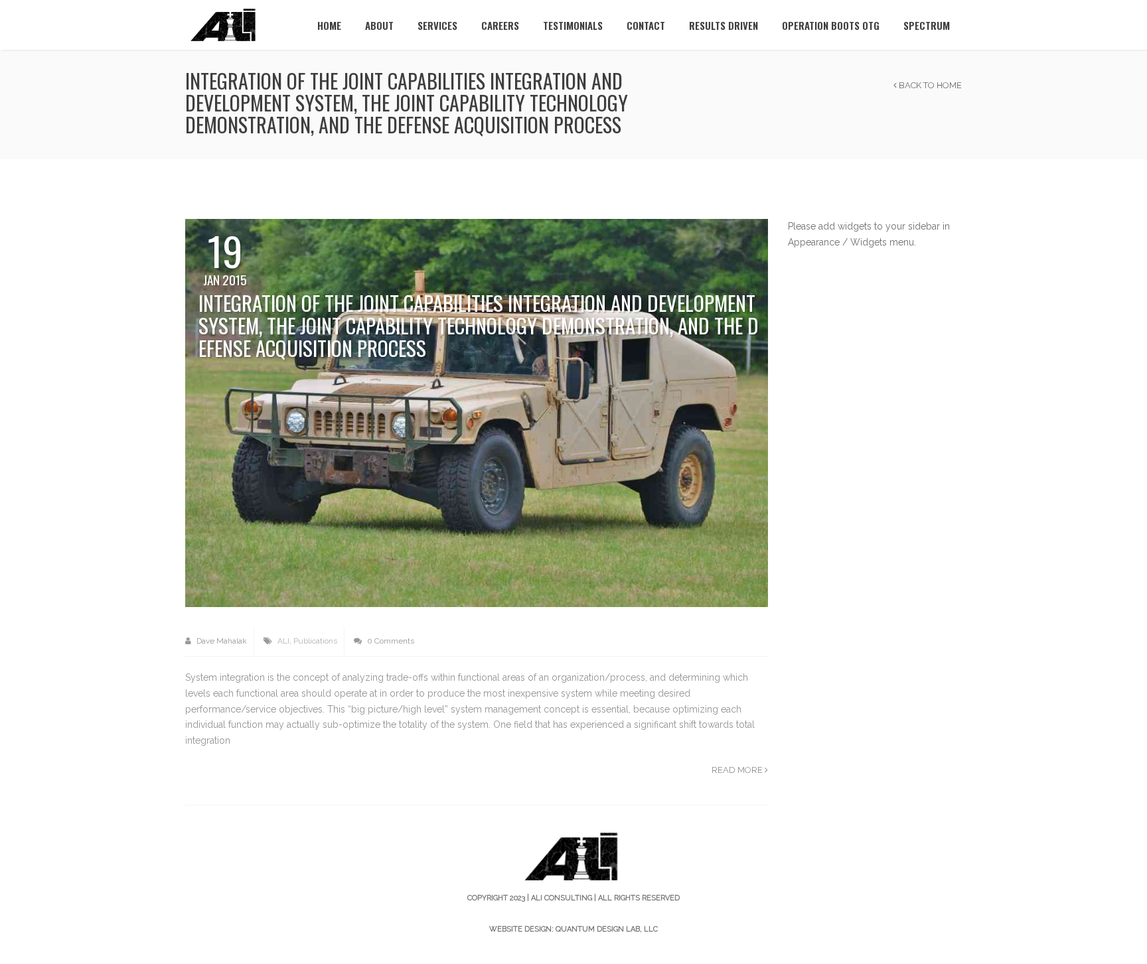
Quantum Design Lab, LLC (607, 929)
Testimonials (573, 25)
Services (437, 25)
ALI (283, 641)
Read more (738, 770)
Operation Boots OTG (830, 25)
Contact (646, 25)
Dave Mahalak (220, 641)
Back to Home (929, 85)
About (379, 25)
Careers (500, 25)
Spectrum (926, 25)
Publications (315, 641)
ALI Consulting (561, 898)
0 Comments (389, 641)
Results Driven (723, 25)
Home (329, 25)
